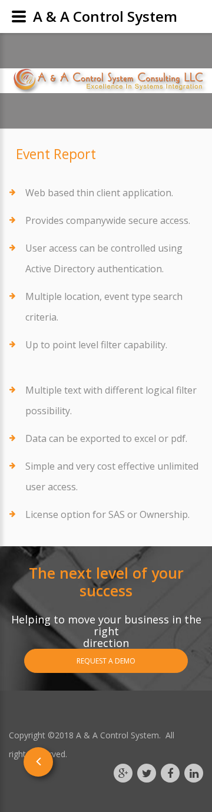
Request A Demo (106, 661)
